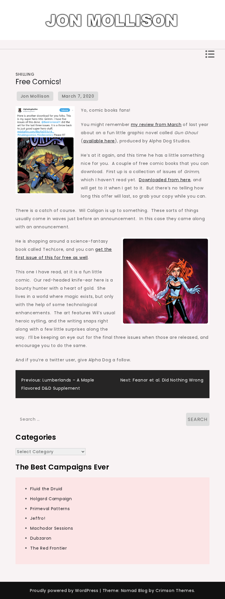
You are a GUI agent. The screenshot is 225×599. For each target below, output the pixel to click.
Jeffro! (37, 518)
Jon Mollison (35, 96)
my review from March (156, 124)
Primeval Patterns (50, 509)
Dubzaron (41, 538)
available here (99, 141)
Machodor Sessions (51, 528)
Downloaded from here (164, 180)
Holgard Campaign (51, 499)
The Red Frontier (48, 548)
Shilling (25, 74)
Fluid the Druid (46, 489)
